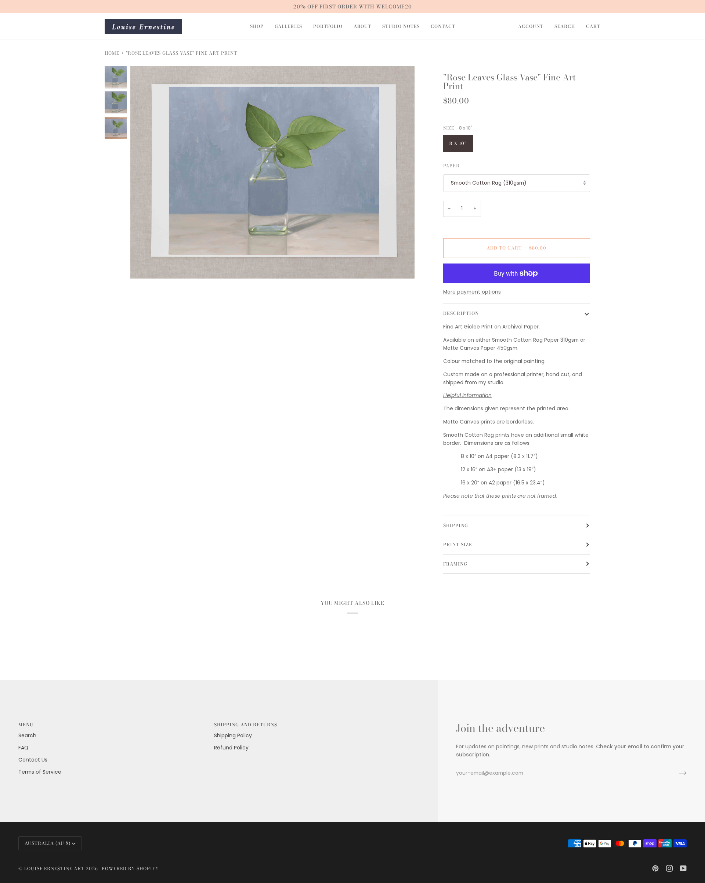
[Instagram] (669, 868)
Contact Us (32, 759)
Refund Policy (231, 747)
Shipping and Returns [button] (245, 724)
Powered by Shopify (130, 868)
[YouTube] (683, 868)
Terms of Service (39, 771)
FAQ (23, 747)
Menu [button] (25, 724)
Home (112, 53)
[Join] (677, 773)
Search (27, 735)
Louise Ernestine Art (54, 868)
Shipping (455, 525)
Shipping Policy (233, 735)
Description (461, 313)
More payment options (472, 291)
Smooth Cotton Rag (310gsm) (489, 182)
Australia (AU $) (47, 843)
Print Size (457, 544)
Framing (455, 563)
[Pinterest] (655, 868)
